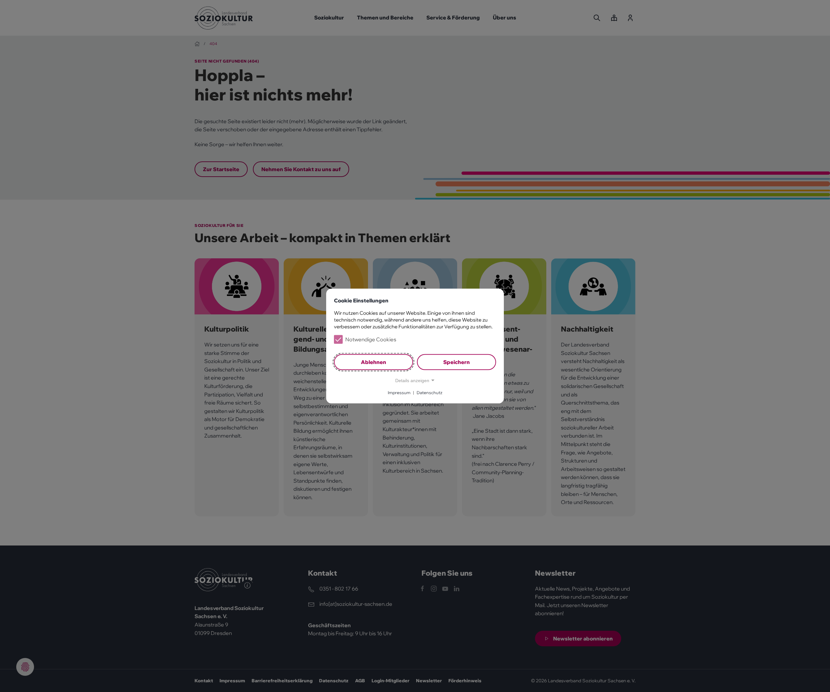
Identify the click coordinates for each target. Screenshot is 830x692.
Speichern (456, 362)
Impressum (399, 392)
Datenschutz (429, 392)
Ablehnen (373, 362)
